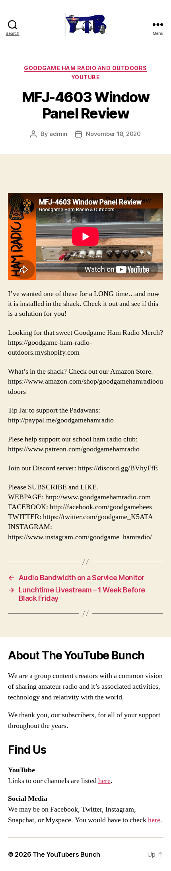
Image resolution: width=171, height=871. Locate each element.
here (104, 780)
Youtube (85, 77)
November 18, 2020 (113, 134)
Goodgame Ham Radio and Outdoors (85, 68)
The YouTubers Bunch (66, 854)
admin (58, 134)
